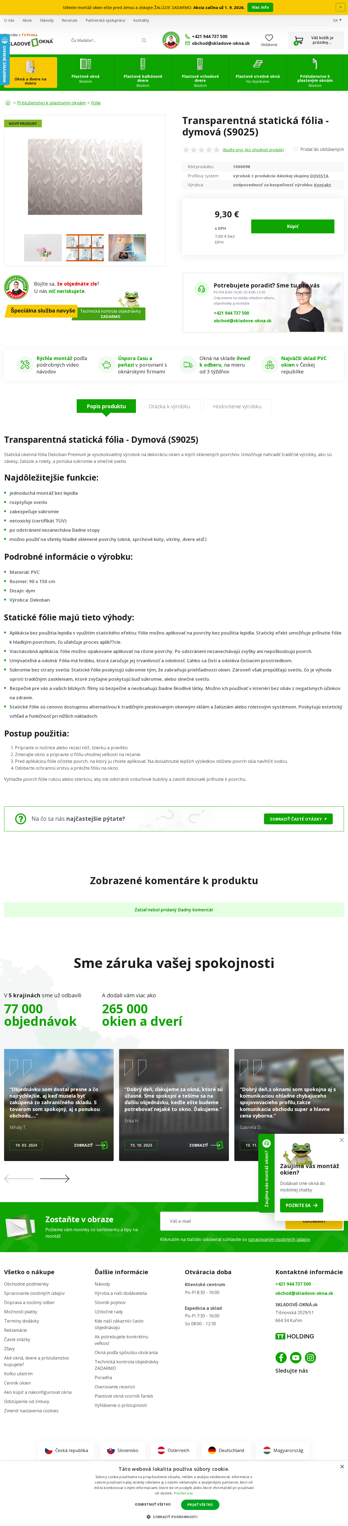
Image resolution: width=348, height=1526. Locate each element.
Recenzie (69, 20)
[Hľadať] (144, 40)
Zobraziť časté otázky (296, 819)
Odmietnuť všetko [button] (153, 1504)
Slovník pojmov (110, 1302)
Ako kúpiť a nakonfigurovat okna (38, 1392)
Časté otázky (17, 1339)
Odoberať (314, 1221)
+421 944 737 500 (231, 313)
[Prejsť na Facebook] (281, 1357)
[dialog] (174, 1493)
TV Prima (29, 34)
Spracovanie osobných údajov (34, 1293)
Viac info (260, 7)
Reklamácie (15, 1330)
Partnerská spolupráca (105, 20)
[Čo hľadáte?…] (107, 40)
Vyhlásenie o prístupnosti (121, 1405)
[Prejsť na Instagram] (310, 1357)
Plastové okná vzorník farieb (124, 1396)
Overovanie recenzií (115, 1387)
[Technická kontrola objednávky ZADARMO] (171, 40)
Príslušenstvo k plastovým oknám (51, 103)
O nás (9, 20)
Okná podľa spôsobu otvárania (126, 1352)
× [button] (342, 1467)
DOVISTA (319, 175)
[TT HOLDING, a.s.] (294, 1336)
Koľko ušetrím (18, 1374)
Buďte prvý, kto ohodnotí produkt (253, 149)
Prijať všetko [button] (200, 1504)
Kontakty (141, 20)
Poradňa (103, 1377)
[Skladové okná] (28, 42)
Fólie (96, 103)
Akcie (27, 20)
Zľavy (9, 1349)
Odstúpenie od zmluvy (26, 1401)
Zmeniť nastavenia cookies (31, 1411)
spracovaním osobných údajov (279, 1239)
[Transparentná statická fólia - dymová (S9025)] (85, 177)
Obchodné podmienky (26, 1284)
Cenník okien (17, 1383)
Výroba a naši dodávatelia (121, 1293)
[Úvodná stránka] (8, 103)
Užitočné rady (109, 1312)
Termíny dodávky (21, 1321)
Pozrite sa (298, 1205)
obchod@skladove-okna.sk (243, 321)
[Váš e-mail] (252, 1221)
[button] (55, 1179)
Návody (47, 20)
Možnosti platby (20, 1312)
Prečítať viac (183, 1493)
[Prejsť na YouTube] (296, 1357)
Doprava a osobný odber (29, 1302)
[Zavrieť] (342, 1140)
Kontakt (322, 184)
